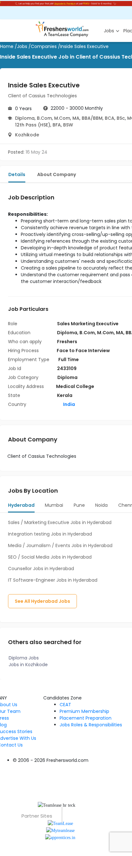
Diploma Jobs (24, 658)
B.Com (44, 118)
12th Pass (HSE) (32, 125)
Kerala (64, 395)
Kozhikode (27, 135)
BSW (68, 125)
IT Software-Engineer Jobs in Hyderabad (52, 580)
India (68, 404)
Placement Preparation (85, 718)
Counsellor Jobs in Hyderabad (41, 568)
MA (75, 118)
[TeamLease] (60, 822)
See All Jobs (42, 601)
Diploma (25, 118)
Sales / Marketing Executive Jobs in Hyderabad (59, 522)
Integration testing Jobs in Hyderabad (50, 534)
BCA (109, 118)
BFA (57, 125)
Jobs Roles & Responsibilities (91, 725)
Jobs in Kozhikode (28, 664)
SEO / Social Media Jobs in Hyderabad (50, 557)
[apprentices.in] (60, 837)
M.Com (62, 118)
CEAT (65, 704)
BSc (121, 118)
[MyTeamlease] (60, 830)
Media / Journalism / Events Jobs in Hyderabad (60, 545)
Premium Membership (84, 711)
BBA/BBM (92, 118)
